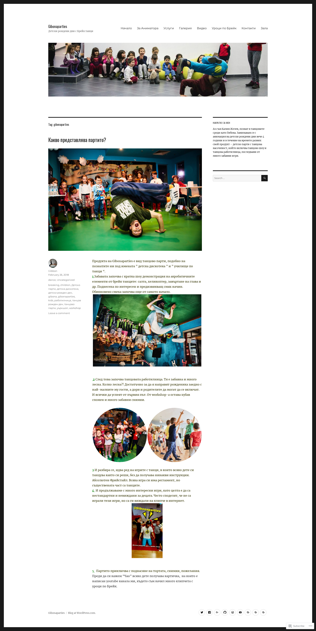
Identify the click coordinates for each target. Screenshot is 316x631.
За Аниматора (147, 28)
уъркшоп (62, 308)
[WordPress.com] (232, 612)
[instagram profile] (240, 612)
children (65, 285)
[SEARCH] (264, 178)
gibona (52, 296)
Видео (202, 28)
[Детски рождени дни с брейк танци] (209, 612)
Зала (264, 28)
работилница (62, 300)
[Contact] (248, 612)
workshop (75, 308)
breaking (53, 285)
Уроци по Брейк (224, 28)
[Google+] (217, 612)
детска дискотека (67, 288)
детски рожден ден (60, 292)
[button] (119, 434)
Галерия (185, 28)
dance (52, 279)
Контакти (249, 28)
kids (50, 300)
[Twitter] (202, 612)
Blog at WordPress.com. (82, 613)
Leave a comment (59, 313)
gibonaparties (66, 296)
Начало (126, 28)
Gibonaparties (57, 26)
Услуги (168, 28)
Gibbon (52, 270)
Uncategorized (66, 279)
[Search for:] (237, 178)
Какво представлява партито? (77, 139)
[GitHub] (225, 612)
